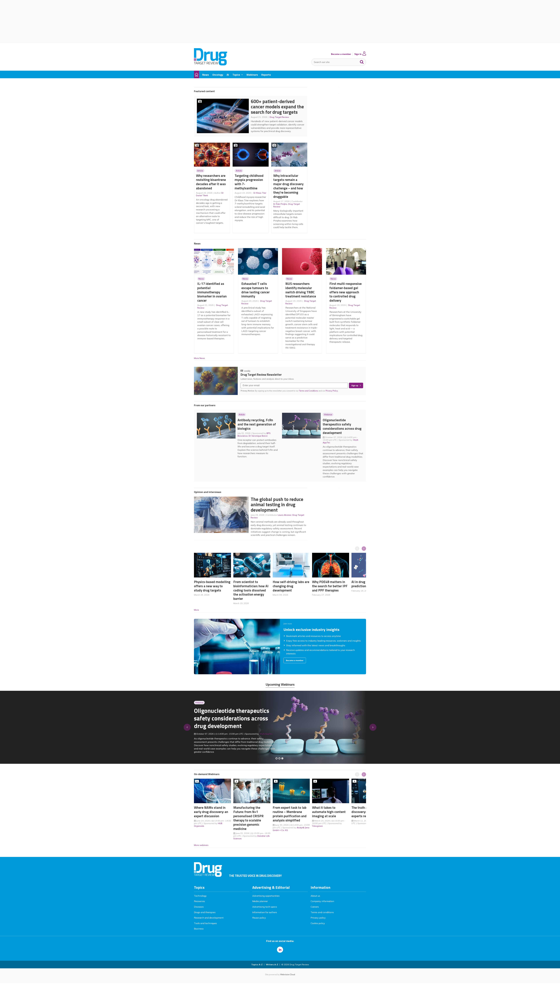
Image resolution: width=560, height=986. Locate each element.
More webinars (201, 845)
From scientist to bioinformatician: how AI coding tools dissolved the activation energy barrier (250, 590)
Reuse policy (259, 917)
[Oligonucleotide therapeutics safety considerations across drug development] (282, 758)
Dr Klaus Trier (259, 193)
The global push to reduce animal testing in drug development (277, 505)
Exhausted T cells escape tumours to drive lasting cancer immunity (255, 290)
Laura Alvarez (284, 515)
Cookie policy (318, 923)
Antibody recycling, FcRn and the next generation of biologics (257, 424)
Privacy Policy (332, 391)
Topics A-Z (256, 964)
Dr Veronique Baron (258, 436)
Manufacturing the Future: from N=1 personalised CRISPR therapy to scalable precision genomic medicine (248, 818)
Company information (322, 901)
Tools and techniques (205, 923)
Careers (315, 906)
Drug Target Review (279, 117)
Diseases (199, 906)
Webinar (328, 414)
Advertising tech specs (264, 906)
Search (361, 61)
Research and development (209, 917)
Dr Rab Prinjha (280, 204)
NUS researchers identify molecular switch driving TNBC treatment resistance (300, 290)
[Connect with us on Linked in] (280, 950)
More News (199, 358)
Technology (200, 895)
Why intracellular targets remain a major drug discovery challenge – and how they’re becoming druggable (288, 186)
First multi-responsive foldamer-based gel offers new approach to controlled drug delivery (345, 292)
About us (315, 895)
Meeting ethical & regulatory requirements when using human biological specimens (231, 720)
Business (199, 928)
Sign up (354, 385)
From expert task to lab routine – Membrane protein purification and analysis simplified (290, 814)
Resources (199, 901)
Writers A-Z (272, 964)
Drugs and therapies (205, 912)
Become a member (341, 54)
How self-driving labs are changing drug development (291, 586)
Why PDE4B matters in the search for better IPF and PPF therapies (330, 586)
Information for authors (264, 912)
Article (200, 170)
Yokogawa (317, 826)
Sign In (358, 54)
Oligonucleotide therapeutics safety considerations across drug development (342, 426)
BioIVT (265, 735)
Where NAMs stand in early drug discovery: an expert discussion (211, 812)
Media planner (260, 901)
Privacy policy (318, 917)
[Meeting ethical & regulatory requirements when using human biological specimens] (276, 758)
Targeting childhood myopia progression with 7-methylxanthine (249, 182)
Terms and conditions (322, 912)
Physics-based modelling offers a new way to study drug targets (212, 586)
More (196, 610)
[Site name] (210, 64)
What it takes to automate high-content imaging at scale (329, 812)
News (201, 278)
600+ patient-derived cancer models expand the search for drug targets (277, 107)
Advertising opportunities (266, 895)
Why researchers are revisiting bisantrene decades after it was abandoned (211, 182)
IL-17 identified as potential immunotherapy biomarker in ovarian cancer (212, 292)
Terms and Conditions (308, 391)
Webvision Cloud (287, 974)
